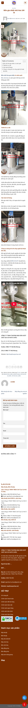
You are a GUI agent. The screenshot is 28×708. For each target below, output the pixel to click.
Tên (4, 423)
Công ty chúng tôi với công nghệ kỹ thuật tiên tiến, (13, 70)
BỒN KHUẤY (15, 261)
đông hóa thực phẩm (8, 374)
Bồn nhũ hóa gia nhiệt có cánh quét (12, 63)
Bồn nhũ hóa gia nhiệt (7, 75)
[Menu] (2, 2)
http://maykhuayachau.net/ (13, 354)
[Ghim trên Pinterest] (18, 367)
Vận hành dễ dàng (7, 67)
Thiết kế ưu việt (7, 65)
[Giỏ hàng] (25, 2)
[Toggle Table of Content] (23, 61)
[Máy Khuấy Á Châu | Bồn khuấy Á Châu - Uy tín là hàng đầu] (14, 3)
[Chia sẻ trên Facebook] (9, 367)
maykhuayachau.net (13, 586)
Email (4, 430)
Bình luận (6, 409)
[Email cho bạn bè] (15, 367)
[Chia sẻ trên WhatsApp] (7, 367)
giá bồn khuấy (16, 374)
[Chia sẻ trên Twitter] (12, 367)
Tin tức (14, 8)
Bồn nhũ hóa (4, 78)
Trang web (6, 438)
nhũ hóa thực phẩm (16, 375)
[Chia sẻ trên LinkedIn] (21, 367)
